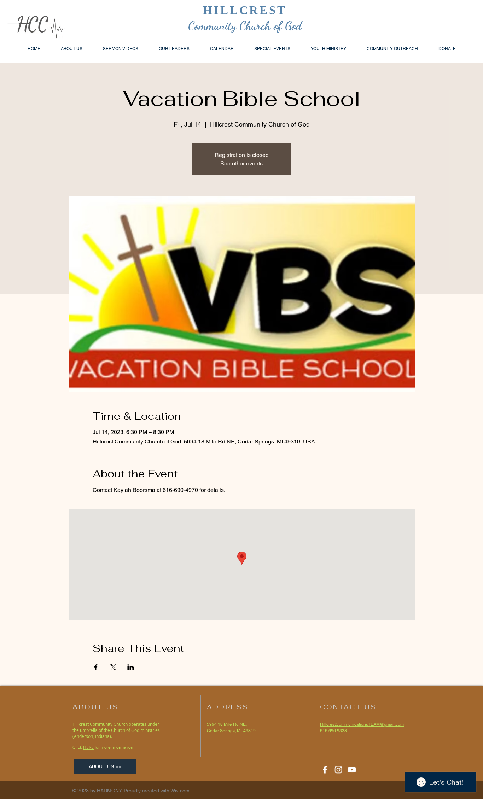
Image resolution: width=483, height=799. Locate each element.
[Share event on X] (113, 667)
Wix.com (180, 790)
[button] (392, 49)
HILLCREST (245, 10)
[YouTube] (352, 770)
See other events (241, 163)
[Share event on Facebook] (96, 667)
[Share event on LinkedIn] (130, 667)
